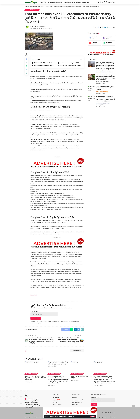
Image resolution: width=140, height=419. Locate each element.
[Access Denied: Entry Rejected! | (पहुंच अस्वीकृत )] (81, 367)
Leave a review (77, 350)
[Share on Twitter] (100, 27)
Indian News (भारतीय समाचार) (32, 9)
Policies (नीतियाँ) (99, 105)
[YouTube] (98, 2)
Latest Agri (33, 26)
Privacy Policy (63, 416)
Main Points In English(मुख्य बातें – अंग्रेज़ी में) (43, 65)
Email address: (34, 311)
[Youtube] (94, 43)
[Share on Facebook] (98, 27)
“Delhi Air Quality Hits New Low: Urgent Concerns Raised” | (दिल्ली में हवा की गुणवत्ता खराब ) (35, 377)
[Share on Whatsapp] (103, 27)
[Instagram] (100, 2)
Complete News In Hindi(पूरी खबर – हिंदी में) (69, 63)
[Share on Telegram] (26, 69)
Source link (33, 295)
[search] (106, 2)
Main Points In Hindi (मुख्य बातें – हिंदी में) (43, 62)
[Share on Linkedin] (105, 27)
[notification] (104, 2)
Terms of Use (71, 416)
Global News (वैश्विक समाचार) (102, 91)
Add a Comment (41, 26)
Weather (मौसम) (99, 72)
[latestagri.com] (31, 2)
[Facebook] (96, 2)
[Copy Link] (107, 27)
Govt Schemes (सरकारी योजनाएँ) (102, 103)
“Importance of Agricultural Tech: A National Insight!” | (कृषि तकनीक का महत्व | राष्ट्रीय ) (105, 88)
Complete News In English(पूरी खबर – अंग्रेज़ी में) (70, 65)
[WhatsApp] (102, 2)
